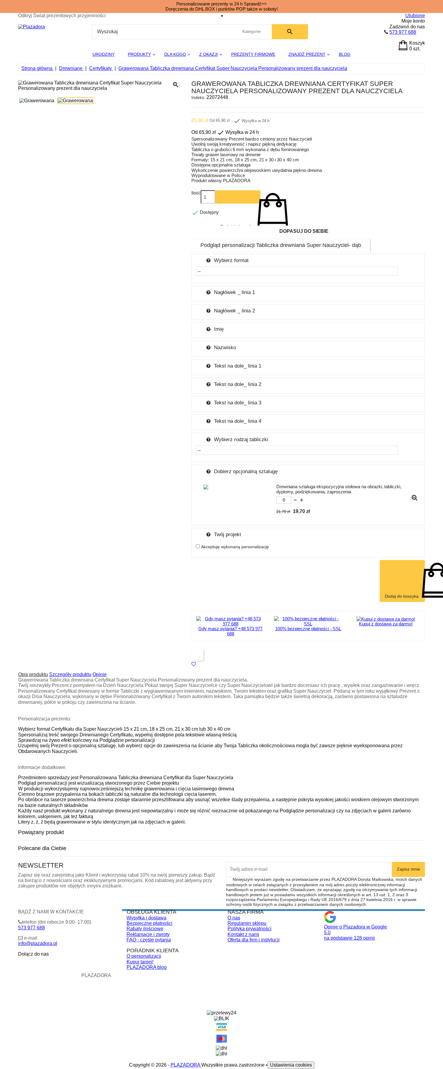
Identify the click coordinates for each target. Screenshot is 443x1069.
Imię (219, 329)
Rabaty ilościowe (145, 928)
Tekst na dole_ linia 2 (237, 384)
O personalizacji (144, 956)
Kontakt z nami (243, 934)
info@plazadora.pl (37, 943)
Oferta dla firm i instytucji (254, 939)
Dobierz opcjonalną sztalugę (246, 471)
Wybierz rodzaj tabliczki (241, 439)
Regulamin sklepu (247, 923)
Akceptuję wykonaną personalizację (235, 546)
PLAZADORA (186, 1064)
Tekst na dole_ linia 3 (237, 402)
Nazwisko (225, 347)
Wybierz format (231, 260)
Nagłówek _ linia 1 (234, 292)
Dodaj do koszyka (237, 197)
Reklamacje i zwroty (148, 934)
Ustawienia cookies (291, 1064)
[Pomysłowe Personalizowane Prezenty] (31, 26)
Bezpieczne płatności (149, 923)
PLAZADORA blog (147, 967)
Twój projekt (227, 534)
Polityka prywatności (250, 928)
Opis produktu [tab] (33, 674)
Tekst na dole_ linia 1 (237, 365)
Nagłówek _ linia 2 (234, 310)
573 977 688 (402, 32)
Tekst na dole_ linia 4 (237, 421)
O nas (234, 917)
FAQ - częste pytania (149, 939)
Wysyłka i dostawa (146, 917)
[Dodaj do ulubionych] (193, 664)
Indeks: (198, 97)
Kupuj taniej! (140, 961)
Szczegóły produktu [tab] (70, 674)
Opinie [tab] (100, 674)
